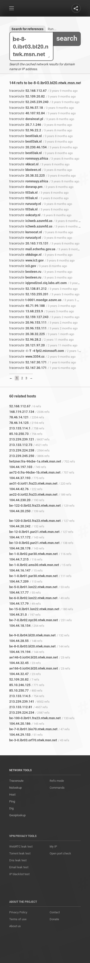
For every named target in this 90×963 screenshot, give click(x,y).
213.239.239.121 (21, 439)
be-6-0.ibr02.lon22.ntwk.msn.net (33, 598)
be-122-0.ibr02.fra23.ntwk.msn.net (35, 505)
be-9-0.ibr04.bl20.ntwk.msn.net (32, 635)
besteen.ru (25, 271)
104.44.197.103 (20, 467)
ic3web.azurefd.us (30, 221)
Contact (55, 912)
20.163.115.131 (28, 243)
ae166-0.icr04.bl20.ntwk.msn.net (33, 668)
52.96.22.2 (25, 130)
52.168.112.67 (28, 90)
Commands (57, 787)
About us (15, 926)
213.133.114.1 (19, 428)
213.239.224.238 (21, 450)
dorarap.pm (25, 187)
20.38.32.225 (27, 175)
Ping (12, 801)
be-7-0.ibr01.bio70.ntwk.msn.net (33, 729)
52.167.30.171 (28, 362)
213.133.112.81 (20, 707)
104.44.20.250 (19, 511)
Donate (54, 919)
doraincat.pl (26, 119)
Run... (52, 29)
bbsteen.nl (25, 170)
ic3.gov (22, 266)
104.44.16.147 (19, 570)
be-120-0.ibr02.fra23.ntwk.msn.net (35, 521)
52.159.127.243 (28, 317)
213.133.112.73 (20, 445)
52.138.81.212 (28, 288)
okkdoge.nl (25, 254)
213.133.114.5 (19, 696)
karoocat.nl (25, 232)
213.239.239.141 (21, 701)
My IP (53, 846)
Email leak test (18, 867)
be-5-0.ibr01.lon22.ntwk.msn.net (33, 587)
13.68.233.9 (26, 311)
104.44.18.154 (19, 625)
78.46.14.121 (19, 417)
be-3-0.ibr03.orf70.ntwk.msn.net (33, 740)
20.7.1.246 (25, 124)
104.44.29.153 (19, 734)
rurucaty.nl (25, 204)
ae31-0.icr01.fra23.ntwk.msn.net (33, 483)
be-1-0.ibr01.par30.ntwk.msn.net (33, 576)
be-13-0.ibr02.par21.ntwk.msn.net (34, 543)
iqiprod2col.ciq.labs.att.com (38, 283)
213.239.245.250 (21, 456)
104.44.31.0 (18, 614)
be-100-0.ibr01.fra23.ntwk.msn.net (35, 718)
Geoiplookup (17, 815)
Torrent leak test (19, 853)
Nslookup (15, 787)
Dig (11, 808)
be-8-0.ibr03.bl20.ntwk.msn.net (32, 646)
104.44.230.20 (19, 500)
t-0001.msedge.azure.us (35, 300)
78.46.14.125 (19, 423)
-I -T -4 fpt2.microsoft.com (36, 351)
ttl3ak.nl (23, 192)
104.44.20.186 (19, 723)
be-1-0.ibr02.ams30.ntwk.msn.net (34, 565)
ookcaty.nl (24, 215)
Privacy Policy (18, 912)
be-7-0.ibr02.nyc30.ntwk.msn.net (33, 620)
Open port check (60, 853)
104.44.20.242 (19, 526)
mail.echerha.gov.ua (32, 249)
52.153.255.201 (28, 294)
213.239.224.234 (21, 712)
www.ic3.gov (26, 260)
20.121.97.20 (27, 345)
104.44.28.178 (19, 548)
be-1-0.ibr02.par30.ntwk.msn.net (33, 554)
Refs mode (57, 780)
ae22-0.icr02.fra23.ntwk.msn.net (33, 494)
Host (12, 794)
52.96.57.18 (26, 107)
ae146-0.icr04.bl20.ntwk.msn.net (33, 657)
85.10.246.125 (19, 685)
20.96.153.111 (28, 322)
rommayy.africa (28, 158)
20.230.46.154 (28, 147)
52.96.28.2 (25, 339)
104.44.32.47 (19, 674)
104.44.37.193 (19, 478)
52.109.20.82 (27, 96)
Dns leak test (18, 860)
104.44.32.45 (19, 663)
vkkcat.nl (24, 164)
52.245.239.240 (28, 102)
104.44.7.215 (19, 559)
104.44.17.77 (19, 592)
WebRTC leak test (21, 846)
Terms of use (18, 919)
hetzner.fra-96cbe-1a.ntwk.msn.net (35, 461)
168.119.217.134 (21, 412)
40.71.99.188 (27, 306)
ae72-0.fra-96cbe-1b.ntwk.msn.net (34, 472)
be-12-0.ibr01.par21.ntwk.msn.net (34, 532)
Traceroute (16, 780)
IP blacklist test (19, 874)
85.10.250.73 (19, 434)
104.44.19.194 (19, 652)
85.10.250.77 (19, 690)
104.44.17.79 (19, 603)
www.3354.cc (27, 356)
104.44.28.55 (19, 641)
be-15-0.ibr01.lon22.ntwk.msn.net (34, 609)
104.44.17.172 (19, 537)
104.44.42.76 (19, 489)
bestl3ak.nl (25, 136)
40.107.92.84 (27, 113)
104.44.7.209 (19, 581)
